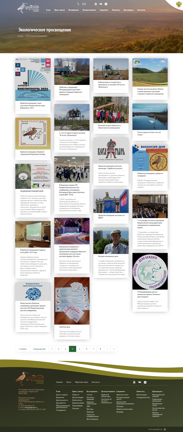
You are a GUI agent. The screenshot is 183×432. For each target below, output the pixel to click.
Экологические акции (158, 409)
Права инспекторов (124, 409)
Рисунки (75, 408)
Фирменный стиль (157, 404)
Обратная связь (81, 382)
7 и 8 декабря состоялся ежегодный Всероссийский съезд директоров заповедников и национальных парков (150, 224)
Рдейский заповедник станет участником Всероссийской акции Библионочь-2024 (32, 105)
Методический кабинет (158, 395)
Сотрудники (61, 410)
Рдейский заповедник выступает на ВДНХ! (111, 216)
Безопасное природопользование (125, 403)
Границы (119, 406)
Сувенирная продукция (157, 400)
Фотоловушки (92, 419)
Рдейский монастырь (105, 395)
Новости (75, 395)
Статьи (89, 395)
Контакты (141, 9)
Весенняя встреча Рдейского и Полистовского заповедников (109, 126)
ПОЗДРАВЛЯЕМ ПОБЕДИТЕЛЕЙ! (31, 191)
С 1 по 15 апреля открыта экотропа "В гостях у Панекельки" (72, 134)
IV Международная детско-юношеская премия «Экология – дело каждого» (149, 294)
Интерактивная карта (122, 398)
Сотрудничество (143, 397)
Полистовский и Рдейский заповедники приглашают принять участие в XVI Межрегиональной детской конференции (33, 307)
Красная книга (122, 395)
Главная (20, 36)
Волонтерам (142, 395)
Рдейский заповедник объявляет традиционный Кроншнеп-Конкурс (32, 153)
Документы (61, 403)
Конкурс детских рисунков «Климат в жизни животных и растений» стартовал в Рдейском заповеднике (150, 91)
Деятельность (62, 400)
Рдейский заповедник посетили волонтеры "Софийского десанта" (110, 167)
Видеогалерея (78, 403)
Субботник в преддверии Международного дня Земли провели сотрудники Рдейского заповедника (70, 91)
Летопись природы (90, 398)
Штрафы (119, 412)
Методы (90, 409)
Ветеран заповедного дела (108, 256)
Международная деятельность (63, 406)
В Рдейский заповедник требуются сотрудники (150, 174)
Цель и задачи (62, 395)
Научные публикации (91, 403)
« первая (22, 349)
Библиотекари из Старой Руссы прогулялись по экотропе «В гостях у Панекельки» (111, 84)
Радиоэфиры (77, 405)
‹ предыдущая (39, 349)
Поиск (68, 382)
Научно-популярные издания (157, 414)
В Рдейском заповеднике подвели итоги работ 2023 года (32, 251)
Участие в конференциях (93, 415)
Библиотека (77, 400)
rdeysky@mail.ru (30, 407)
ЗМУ (88, 406)
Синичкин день (64, 327)
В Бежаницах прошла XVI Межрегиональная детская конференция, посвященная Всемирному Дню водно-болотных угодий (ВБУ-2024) (72, 190)
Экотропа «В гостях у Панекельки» (106, 401)
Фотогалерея (77, 397)
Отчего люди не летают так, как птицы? (149, 133)
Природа (90, 412)
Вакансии (60, 397)
